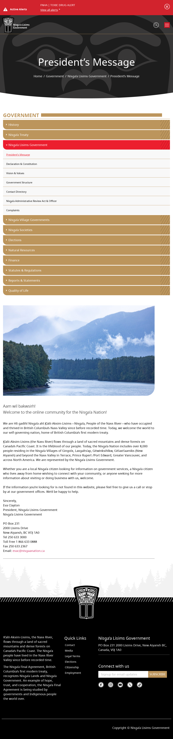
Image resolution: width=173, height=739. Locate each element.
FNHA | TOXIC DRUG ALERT (57, 5)
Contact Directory (16, 191)
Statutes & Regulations (24, 270)
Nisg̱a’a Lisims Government (87, 76)
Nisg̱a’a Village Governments (29, 220)
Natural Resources (21, 250)
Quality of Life (18, 290)
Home (38, 76)
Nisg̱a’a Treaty (18, 135)
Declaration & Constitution (21, 164)
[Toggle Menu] (167, 25)
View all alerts (49, 10)
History (13, 125)
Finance (13, 260)
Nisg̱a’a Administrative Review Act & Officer (31, 201)
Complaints (12, 210)
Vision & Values (15, 173)
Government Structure (19, 182)
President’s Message (18, 154)
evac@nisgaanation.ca (29, 551)
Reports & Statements (24, 280)
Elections (14, 240)
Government (55, 76)
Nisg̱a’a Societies (20, 230)
